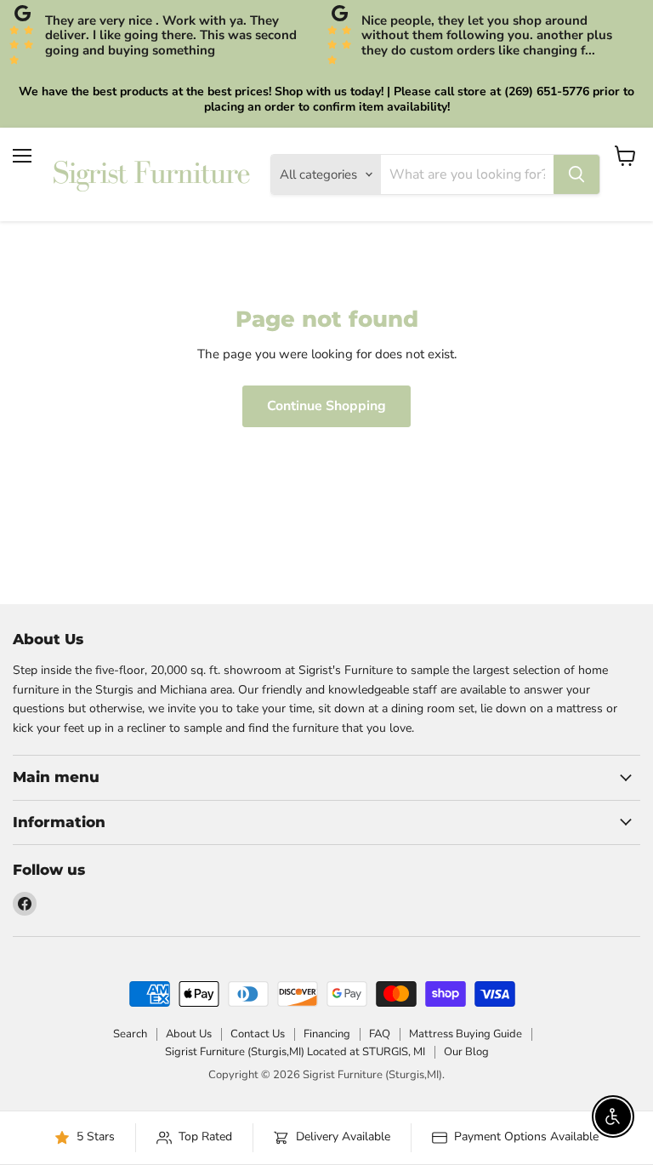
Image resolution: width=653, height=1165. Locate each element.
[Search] (576, 174)
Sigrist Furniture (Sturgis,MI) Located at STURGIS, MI (295, 1051)
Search (130, 1034)
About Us (189, 1034)
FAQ (379, 1034)
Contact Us (257, 1034)
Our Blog (466, 1051)
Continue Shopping (326, 406)
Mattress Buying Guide (465, 1034)
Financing (327, 1034)
